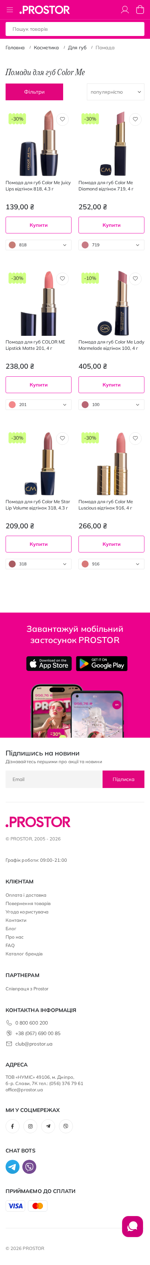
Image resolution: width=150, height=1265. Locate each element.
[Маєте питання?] (132, 1230)
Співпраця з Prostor (27, 988)
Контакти (16, 920)
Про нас (15, 937)
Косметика (46, 47)
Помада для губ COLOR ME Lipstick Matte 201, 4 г (35, 345)
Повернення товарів (28, 903)
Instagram (30, 1126)
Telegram (48, 1126)
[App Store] (49, 663)
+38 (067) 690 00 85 (37, 1033)
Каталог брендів (24, 953)
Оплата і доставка (26, 895)
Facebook (13, 1126)
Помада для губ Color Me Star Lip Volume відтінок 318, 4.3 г (38, 505)
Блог (11, 928)
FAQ (10, 945)
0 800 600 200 (31, 1023)
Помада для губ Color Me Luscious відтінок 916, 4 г (105, 505)
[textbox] (38, 245)
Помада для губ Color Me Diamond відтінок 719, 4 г (106, 185)
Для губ (77, 47)
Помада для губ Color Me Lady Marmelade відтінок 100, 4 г (111, 345)
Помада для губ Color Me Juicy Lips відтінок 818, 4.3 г (38, 185)
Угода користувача (27, 912)
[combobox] (39, 245)
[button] (62, 119)
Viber (66, 1126)
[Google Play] (102, 663)
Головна (15, 47)
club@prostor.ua (33, 1044)
